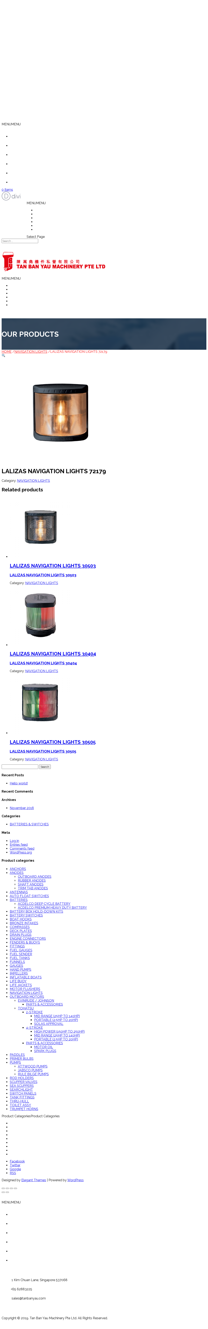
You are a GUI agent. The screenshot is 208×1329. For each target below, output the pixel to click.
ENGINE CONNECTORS (28, 939)
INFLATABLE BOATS (26, 977)
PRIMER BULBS (22, 1059)
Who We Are (25, 146)
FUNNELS (17, 962)
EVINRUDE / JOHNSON (36, 1001)
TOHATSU (26, 1008)
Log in (14, 841)
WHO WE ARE (46, 214)
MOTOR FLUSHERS (25, 989)
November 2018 (22, 808)
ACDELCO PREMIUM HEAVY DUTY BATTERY (52, 908)
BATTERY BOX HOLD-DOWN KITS (36, 911)
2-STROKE (34, 1012)
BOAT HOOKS (21, 919)
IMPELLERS (19, 973)
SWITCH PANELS (23, 1093)
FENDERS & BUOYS (25, 942)
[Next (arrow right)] (7, 1192)
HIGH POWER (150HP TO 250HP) (59, 1031)
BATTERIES (19, 900)
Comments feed (22, 848)
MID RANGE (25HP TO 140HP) (57, 1016)
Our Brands (24, 173)
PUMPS (15, 1062)
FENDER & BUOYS (24, 1131)
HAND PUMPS (20, 970)
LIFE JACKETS (21, 985)
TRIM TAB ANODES (33, 888)
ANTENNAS (19, 892)
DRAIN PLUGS (20, 935)
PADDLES (17, 1055)
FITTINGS (17, 946)
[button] (11, 124)
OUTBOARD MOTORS (27, 997)
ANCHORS (18, 869)
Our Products (26, 155)
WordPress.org (21, 852)
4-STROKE (34, 1028)
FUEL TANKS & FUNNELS (29, 1139)
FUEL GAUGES (21, 950)
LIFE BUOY (18, 981)
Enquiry (21, 182)
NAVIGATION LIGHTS (30, 352)
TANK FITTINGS (22, 1097)
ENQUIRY (42, 230)
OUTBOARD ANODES (34, 877)
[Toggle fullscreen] (11, 1188)
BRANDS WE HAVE (49, 226)
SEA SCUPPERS (22, 1086)
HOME (40, 210)
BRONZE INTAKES (24, 923)
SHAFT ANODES (30, 884)
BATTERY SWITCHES (26, 915)
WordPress (75, 1180)
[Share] (7, 1188)
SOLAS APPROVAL (48, 1024)
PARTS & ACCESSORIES (44, 1004)
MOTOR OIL (43, 1047)
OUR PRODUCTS (48, 218)
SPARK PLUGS (45, 1051)
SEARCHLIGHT (21, 1090)
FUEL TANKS (20, 958)
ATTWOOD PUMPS (33, 1066)
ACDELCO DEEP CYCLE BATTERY (44, 904)
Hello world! (19, 783)
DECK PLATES (21, 931)
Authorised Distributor (32, 164)
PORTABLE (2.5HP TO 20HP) (56, 1020)
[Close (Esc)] (3, 1188)
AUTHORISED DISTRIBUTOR (57, 222)
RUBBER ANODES (32, 880)
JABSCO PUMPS (30, 1070)
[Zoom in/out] (15, 1188)
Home (20, 136)
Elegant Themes (33, 1180)
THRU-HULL (19, 1101)
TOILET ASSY (20, 1105)
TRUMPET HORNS (24, 1109)
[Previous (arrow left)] (3, 1192)
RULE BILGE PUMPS (33, 1074)
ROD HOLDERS (22, 1078)
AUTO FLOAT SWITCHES (29, 896)
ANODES (17, 873)
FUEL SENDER (21, 954)
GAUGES (16, 966)
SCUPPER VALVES (23, 1082)
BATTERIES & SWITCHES (29, 824)
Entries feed (19, 845)
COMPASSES (20, 927)
